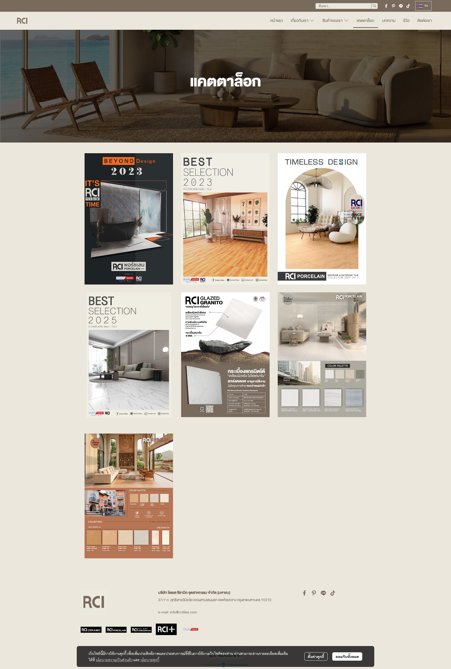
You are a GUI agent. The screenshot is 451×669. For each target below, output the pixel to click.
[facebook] (386, 6)
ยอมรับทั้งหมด (347, 656)
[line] (401, 6)
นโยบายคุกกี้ (149, 659)
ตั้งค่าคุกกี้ (316, 656)
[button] (346, 6)
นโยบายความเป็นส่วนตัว (114, 659)
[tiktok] (408, 6)
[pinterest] (393, 6)
